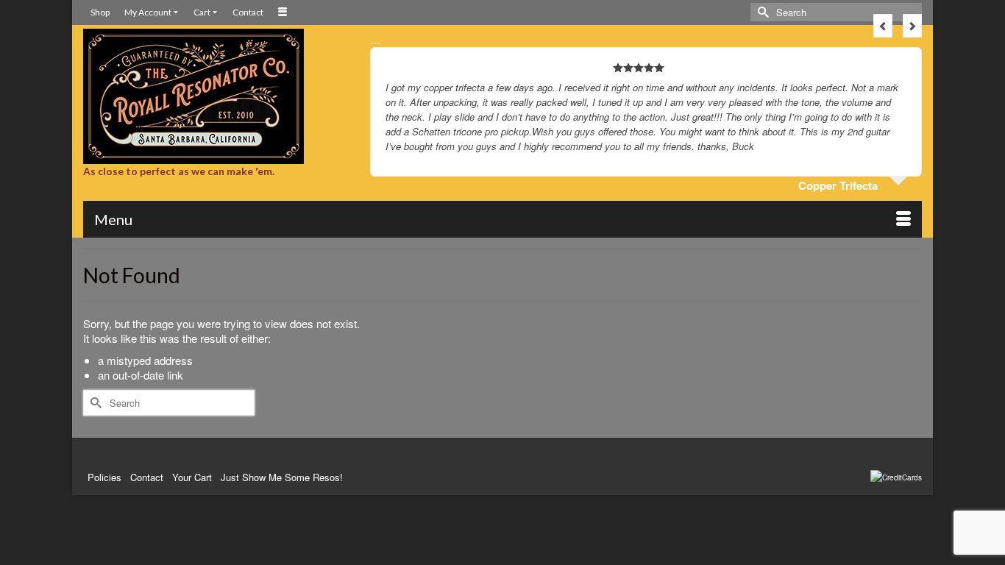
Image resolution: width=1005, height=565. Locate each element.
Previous (882, 26)
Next (912, 26)
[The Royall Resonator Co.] (215, 96)
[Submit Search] (761, 12)
